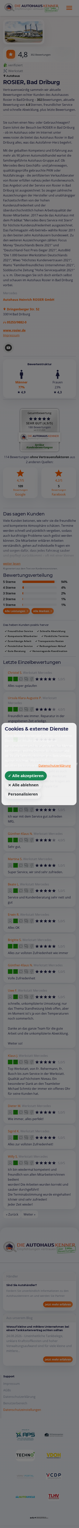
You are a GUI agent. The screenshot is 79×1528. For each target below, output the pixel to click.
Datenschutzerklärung (55, 766)
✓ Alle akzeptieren (26, 775)
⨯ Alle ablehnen (23, 784)
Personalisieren (23, 794)
